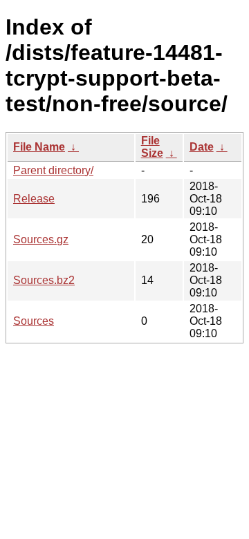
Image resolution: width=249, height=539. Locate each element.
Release (34, 199)
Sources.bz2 (44, 280)
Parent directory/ (53, 170)
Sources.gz (40, 239)
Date (202, 147)
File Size (152, 147)
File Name (39, 147)
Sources (33, 321)
